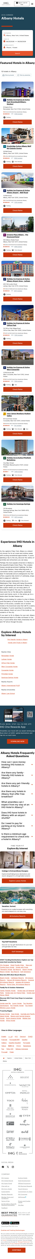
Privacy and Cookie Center (24, 1201)
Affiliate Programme (24, 1183)
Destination (7, 33)
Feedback (4, 1208)
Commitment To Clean (25, 1191)
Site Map (21, 1205)
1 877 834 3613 (24, 1214)
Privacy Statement (15, 1243)
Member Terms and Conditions (7, 1197)
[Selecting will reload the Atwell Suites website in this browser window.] (10, 1139)
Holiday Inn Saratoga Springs (18, 504)
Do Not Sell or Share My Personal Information (8, 1204)
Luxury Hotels (17, 1003)
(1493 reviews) (18, 471)
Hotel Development (24, 1181)
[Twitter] (8, 1167)
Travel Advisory (23, 1189)
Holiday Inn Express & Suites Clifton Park (18, 324)
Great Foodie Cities (17, 965)
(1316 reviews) (18, 202)
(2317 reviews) (18, 291)
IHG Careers (5, 1178)
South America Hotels (13, 1018)
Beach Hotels (4, 978)
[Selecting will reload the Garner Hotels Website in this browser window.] (10, 1131)
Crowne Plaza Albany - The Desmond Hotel (17, 236)
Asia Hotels (15, 1014)
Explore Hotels (22, 1178)
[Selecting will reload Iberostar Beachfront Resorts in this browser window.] (10, 1116)
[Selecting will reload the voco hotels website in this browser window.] (10, 1100)
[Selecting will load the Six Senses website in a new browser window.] (10, 1077)
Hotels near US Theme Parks (15, 993)
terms (4, 1240)
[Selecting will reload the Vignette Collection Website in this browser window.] (24, 1085)
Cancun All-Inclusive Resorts (17, 980)
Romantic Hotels (6, 969)
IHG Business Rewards (25, 1186)
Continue (16, 1250)
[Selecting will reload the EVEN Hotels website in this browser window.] (24, 1116)
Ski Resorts (17, 969)
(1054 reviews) (18, 381)
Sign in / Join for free (22, 3)
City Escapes (4, 965)
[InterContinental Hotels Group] (6, 3)
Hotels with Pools (22, 967)
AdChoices (21, 1197)
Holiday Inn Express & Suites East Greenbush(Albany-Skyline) (18, 102)
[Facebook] (3, 1167)
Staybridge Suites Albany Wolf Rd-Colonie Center (19, 147)
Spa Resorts (15, 972)
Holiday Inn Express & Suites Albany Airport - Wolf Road (18, 191)
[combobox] (8, 75)
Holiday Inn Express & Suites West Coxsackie (18, 368)
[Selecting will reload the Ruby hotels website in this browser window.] (24, 1100)
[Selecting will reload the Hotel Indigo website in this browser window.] (24, 1092)
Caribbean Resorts (17, 978)
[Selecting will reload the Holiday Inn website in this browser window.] (24, 1123)
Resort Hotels (5, 972)
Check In (6, 39)
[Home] (3, 1058)
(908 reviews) (18, 246)
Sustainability (5, 1191)
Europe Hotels (5, 1014)
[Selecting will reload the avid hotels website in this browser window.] (24, 1131)
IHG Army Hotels (6, 1189)
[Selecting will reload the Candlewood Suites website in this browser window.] (24, 1147)
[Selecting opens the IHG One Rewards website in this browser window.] (17, 1153)
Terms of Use (5, 1201)
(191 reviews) (17, 425)
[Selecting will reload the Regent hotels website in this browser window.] (24, 1077)
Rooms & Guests (9, 45)
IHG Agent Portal (6, 1183)
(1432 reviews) (18, 114)
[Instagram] (13, 1167)
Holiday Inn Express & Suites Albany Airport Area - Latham (18, 280)
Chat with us (5, 1186)
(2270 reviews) (18, 517)
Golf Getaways (25, 972)
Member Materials (7, 1194)
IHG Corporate (22, 1194)
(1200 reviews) (18, 335)
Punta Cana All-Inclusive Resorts (18, 984)
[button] (32, 3)
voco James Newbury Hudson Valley (19, 415)
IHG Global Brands (7, 1181)
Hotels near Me (5, 1003)
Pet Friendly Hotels (17, 1005)
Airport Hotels (27, 969)
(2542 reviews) (18, 158)
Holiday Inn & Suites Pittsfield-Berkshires (19, 459)
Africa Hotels (10, 1020)
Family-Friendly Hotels (7, 991)
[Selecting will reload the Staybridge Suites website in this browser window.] (24, 1139)
